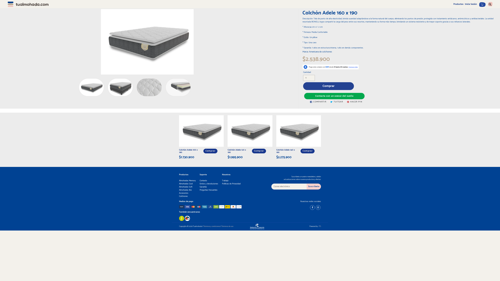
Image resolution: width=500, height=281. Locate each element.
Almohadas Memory (187, 180)
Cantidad (307, 72)
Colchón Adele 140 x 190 (285, 151)
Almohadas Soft (185, 187)
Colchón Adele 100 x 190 (188, 151)
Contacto (203, 180)
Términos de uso (227, 226)
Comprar (210, 151)
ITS (320, 226)
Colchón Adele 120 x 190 (237, 151)
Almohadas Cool (186, 183)
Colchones (183, 196)
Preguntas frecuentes (208, 190)
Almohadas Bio (185, 190)
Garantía (203, 187)
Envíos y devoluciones (209, 183)
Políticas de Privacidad (231, 183)
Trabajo (225, 180)
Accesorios (183, 193)
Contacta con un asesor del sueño (334, 96)
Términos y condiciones (211, 226)
